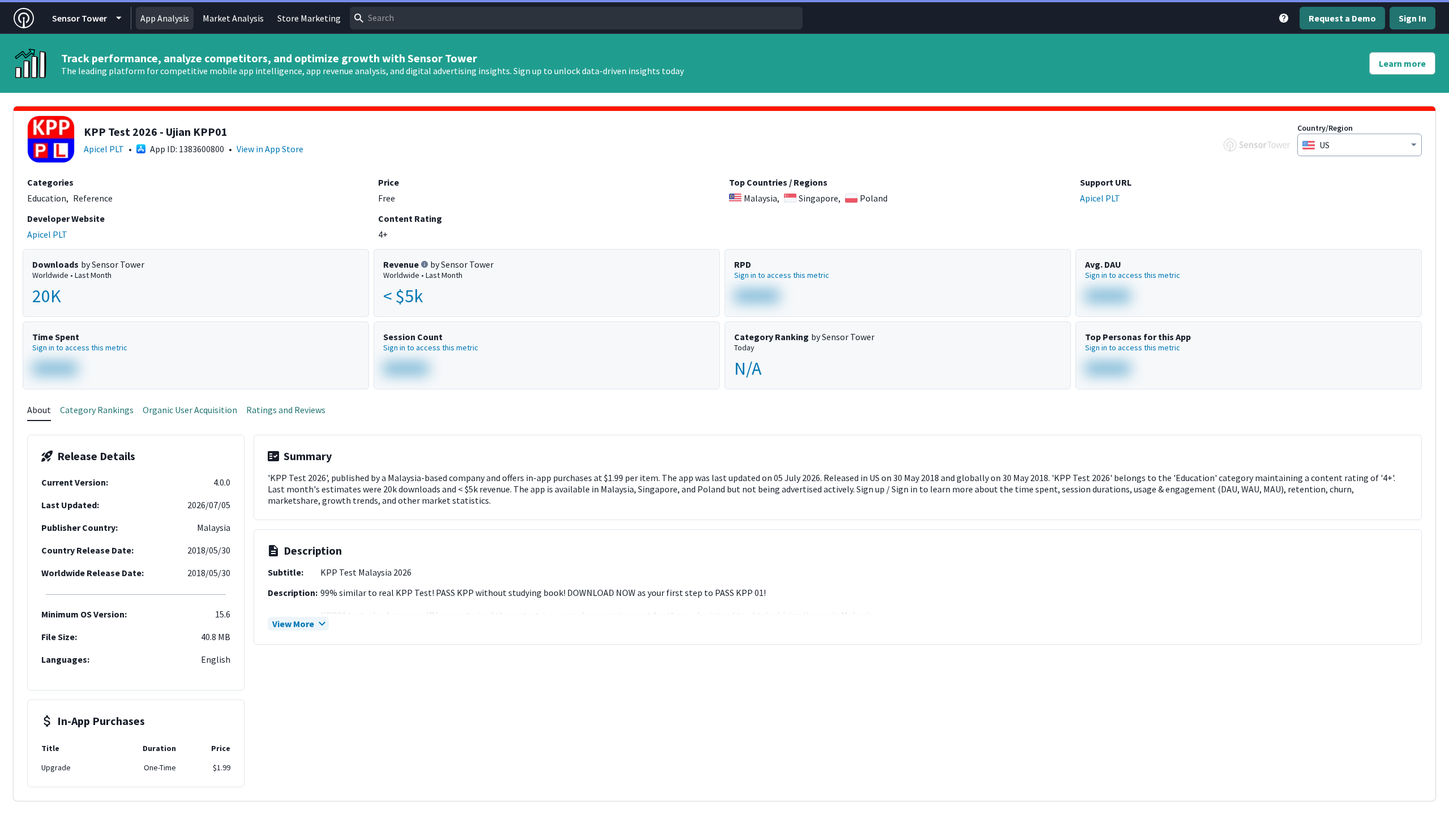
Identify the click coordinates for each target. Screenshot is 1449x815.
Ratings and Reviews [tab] (285, 409)
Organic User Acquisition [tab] (190, 409)
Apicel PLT (104, 149)
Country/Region (1325, 128)
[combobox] (576, 18)
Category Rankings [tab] (97, 409)
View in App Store (270, 149)
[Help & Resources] (1283, 18)
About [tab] (39, 409)
